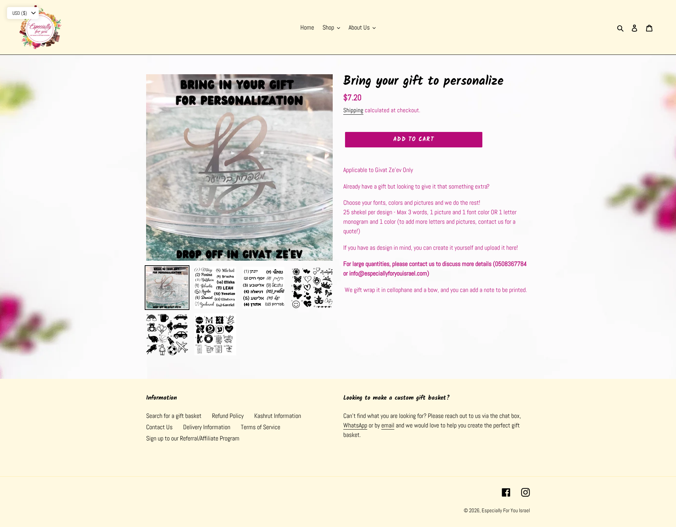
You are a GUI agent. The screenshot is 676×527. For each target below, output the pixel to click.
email (387, 425)
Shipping (353, 110)
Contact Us (159, 427)
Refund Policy (228, 416)
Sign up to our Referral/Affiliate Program (192, 438)
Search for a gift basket (173, 416)
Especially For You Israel (506, 510)
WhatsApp (355, 425)
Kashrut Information (277, 416)
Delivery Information (206, 427)
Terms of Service (260, 427)
